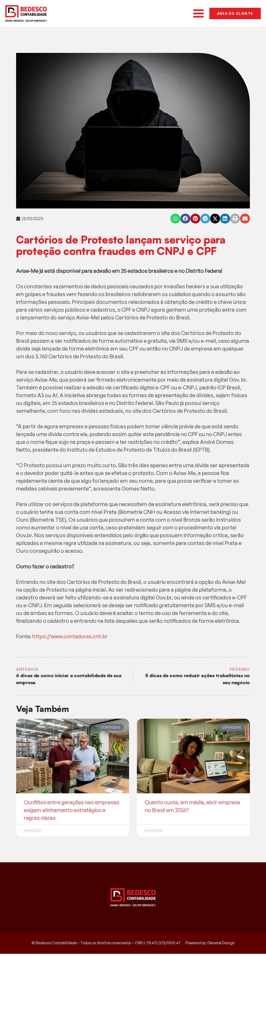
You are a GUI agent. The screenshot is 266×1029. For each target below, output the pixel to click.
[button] (175, 218)
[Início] (26, 13)
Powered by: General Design (210, 942)
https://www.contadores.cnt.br (70, 636)
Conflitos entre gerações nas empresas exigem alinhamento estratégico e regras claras (71, 810)
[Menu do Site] (198, 13)
